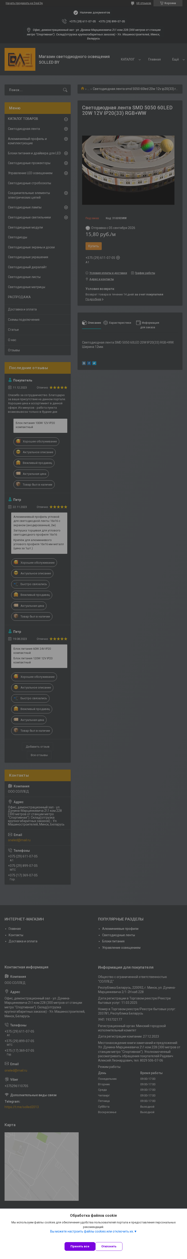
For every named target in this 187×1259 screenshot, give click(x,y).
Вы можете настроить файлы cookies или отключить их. (92, 1231)
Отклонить (109, 1246)
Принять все (79, 1246)
